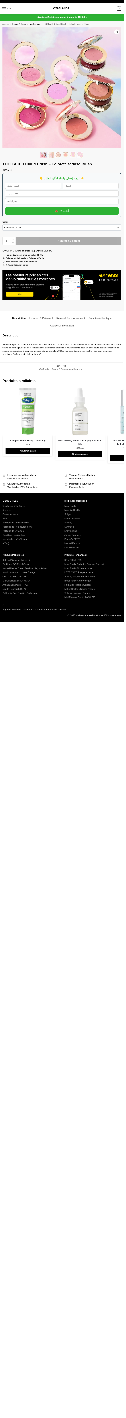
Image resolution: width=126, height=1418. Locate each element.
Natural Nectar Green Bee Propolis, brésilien (24, 568)
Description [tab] (19, 318)
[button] (118, 8)
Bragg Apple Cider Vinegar (77, 580)
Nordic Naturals (72, 518)
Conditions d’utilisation (13, 535)
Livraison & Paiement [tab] (41, 318)
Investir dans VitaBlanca (14, 539)
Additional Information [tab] (62, 325)
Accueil (5, 24)
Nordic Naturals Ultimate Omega (18, 572)
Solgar (67, 514)
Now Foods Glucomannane (78, 568)
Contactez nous (10, 514)
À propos (7, 510)
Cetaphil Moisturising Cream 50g (27, 440)
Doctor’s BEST (72, 539)
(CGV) (5, 543)
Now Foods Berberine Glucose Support (84, 564)
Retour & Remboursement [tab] (70, 318)
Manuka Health (72, 510)
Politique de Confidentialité (15, 522)
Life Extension (71, 547)
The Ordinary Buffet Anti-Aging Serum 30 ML (80, 442)
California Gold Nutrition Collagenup (20, 593)
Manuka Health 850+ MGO (16, 580)
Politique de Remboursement (17, 527)
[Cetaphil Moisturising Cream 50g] (27, 411)
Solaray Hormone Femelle (77, 593)
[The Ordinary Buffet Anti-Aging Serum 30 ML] (80, 411)
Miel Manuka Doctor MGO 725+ (80, 597)
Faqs (5, 518)
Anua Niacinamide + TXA (15, 585)
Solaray (68, 522)
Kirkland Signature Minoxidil (16, 560)
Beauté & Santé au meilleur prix (26, 24)
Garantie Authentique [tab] (100, 318)
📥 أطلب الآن (62, 211)
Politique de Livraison (13, 531)
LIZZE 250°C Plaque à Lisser (79, 572)
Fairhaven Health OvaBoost (78, 585)
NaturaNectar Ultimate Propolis (80, 589)
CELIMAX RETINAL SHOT (16, 576)
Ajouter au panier (68, 240)
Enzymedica (70, 531)
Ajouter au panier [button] (28, 451)
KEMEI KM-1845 (72, 560)
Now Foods (70, 506)
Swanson (69, 527)
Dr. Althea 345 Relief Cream (16, 564)
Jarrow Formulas (72, 535)
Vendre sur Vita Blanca (13, 506)
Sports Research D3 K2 (14, 589)
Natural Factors (72, 543)
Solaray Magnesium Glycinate (79, 576)
